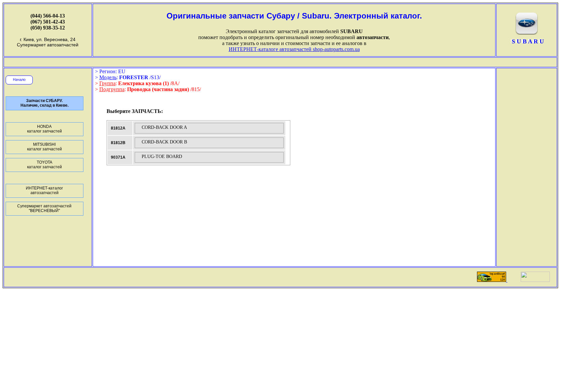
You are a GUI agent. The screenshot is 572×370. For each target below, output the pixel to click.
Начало (19, 79)
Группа (107, 83)
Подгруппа (111, 89)
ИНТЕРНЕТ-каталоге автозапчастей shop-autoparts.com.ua (294, 49)
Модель (108, 77)
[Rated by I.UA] (535, 280)
